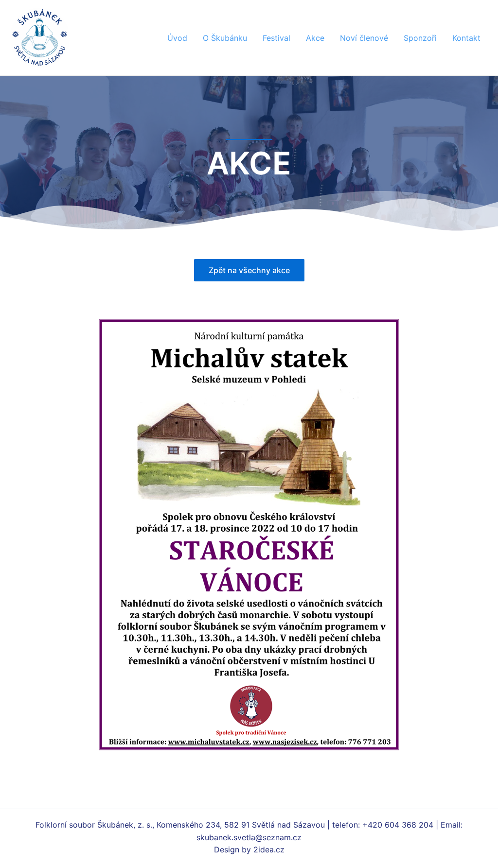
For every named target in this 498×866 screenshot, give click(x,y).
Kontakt (466, 38)
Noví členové (364, 38)
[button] (249, 270)
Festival (276, 38)
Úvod (177, 38)
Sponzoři (420, 38)
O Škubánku (225, 38)
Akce (315, 38)
